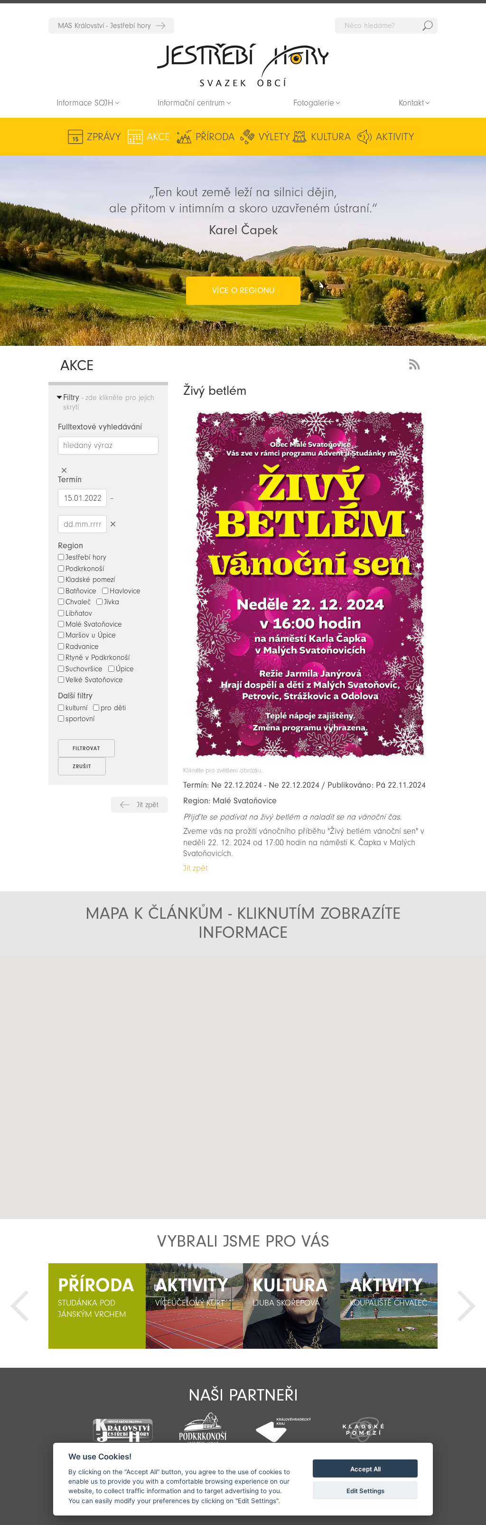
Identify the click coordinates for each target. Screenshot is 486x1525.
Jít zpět (148, 805)
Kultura (331, 137)
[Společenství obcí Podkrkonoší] (203, 1426)
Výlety (274, 137)
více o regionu (243, 290)
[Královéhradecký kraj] (283, 1425)
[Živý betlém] (310, 762)
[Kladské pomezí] (363, 1425)
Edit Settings (365, 1491)
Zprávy (104, 137)
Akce (158, 137)
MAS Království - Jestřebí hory (104, 25)
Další (467, 1306)
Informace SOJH (84, 103)
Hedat (427, 25)
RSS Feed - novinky (416, 363)
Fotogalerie (313, 103)
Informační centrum (191, 103)
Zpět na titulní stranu (243, 64)
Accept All (365, 1469)
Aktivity (395, 137)
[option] (97, 1306)
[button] (145, 1045)
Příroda (215, 137)
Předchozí (19, 1306)
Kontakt (411, 103)
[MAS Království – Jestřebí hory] (122, 1424)
